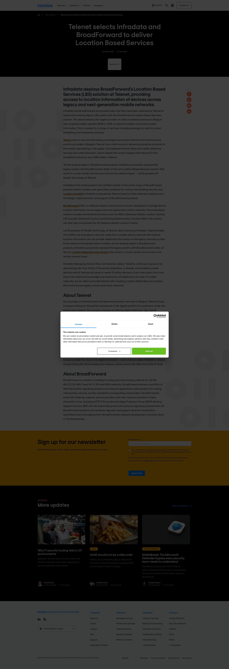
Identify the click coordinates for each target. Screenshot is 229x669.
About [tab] (150, 324)
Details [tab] (114, 324)
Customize (112, 351)
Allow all (149, 351)
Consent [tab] (78, 324)
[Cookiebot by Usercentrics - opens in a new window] (155, 316)
